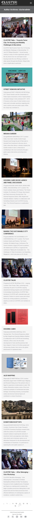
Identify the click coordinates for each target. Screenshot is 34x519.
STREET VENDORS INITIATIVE (14, 89)
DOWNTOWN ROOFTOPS (13, 422)
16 (15, 506)
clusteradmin (24, 10)
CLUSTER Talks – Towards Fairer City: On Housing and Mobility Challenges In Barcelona (15, 42)
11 (20, 503)
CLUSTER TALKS (10, 280)
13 (27, 503)
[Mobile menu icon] (30, 3)
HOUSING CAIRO (10, 329)
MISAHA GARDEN (10, 134)
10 (16, 503)
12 (23, 503)
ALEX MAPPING (9, 375)
